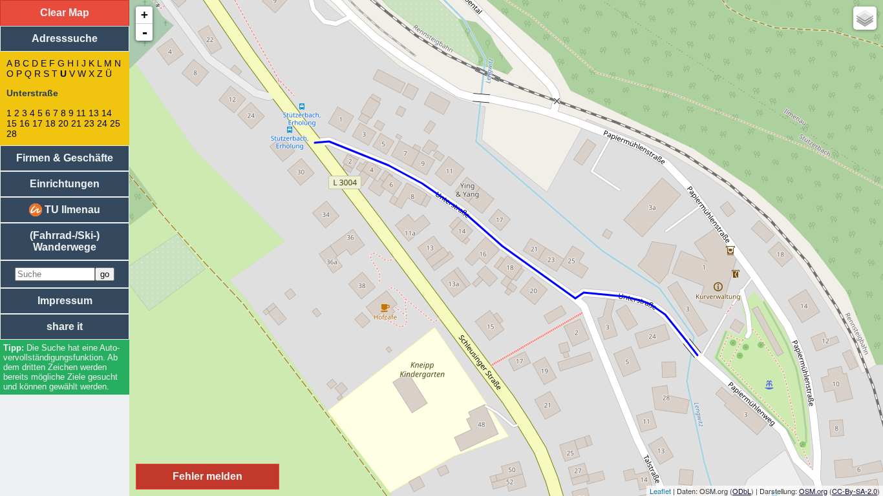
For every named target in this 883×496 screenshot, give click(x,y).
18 (50, 123)
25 (115, 123)
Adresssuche (65, 38)
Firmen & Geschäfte (64, 157)
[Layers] (865, 18)
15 (11, 123)
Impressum (64, 300)
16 (24, 123)
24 (102, 123)
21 (76, 123)
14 (106, 113)
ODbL (741, 491)
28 (11, 134)
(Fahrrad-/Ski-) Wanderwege (65, 241)
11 (81, 113)
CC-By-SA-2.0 (854, 491)
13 (94, 113)
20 (63, 123)
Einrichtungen (65, 183)
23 (89, 123)
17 (37, 123)
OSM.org (813, 491)
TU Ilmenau (71, 209)
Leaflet (660, 491)
